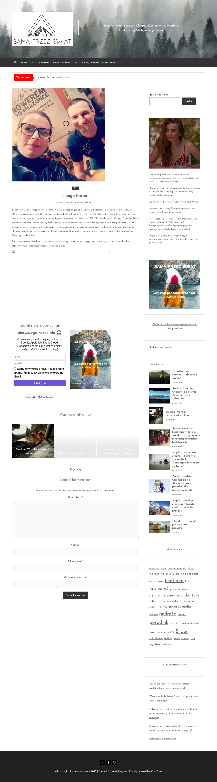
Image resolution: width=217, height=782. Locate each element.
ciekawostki (156, 573)
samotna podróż (165, 632)
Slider (182, 631)
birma (191, 568)
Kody (33, 63)
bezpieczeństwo (177, 568)
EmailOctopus (47, 397)
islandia (183, 596)
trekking (168, 639)
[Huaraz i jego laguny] (75, 441)
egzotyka (152, 582)
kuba (152, 601)
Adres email (75, 561)
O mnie (55, 63)
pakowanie (153, 615)
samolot (152, 632)
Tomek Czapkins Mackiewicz (66, 231)
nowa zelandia (180, 606)
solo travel (156, 638)
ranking (184, 623)
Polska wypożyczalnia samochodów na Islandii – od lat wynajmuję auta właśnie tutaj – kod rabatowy (174, 713)
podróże (167, 614)
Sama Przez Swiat (66, 203)
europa (160, 582)
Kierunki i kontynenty (104, 63)
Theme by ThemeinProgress (112, 771)
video (177, 639)
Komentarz (75, 497)
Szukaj (188, 101)
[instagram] (114, 762)
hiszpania (186, 589)
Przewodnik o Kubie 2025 (162, 738)
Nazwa (75, 545)
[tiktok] (102, 762)
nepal (152, 607)
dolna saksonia (187, 573)
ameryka (154, 568)
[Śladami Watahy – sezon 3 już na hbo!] (33, 441)
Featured (174, 580)
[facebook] (108, 762)
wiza (193, 639)
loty (169, 601)
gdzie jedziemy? (158, 95)
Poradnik (44, 63)
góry (78, 469)
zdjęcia (167, 645)
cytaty (169, 573)
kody (195, 595)
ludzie (175, 601)
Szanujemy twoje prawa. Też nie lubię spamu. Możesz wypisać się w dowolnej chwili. (39, 372)
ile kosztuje (154, 596)
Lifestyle (161, 601)
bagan (163, 569)
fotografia (156, 589)
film (187, 582)
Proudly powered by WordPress (145, 771)
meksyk (191, 601)
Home (24, 63)
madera (184, 601)
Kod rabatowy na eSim (161, 347)
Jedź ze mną (81, 63)
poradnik (158, 622)
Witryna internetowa (75, 577)
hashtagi (176, 589)
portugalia (174, 623)
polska (181, 614)
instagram (168, 595)
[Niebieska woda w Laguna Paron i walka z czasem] (118, 441)
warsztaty (185, 639)
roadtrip (194, 623)
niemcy (161, 606)
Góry (48, 77)
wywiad (155, 644)
